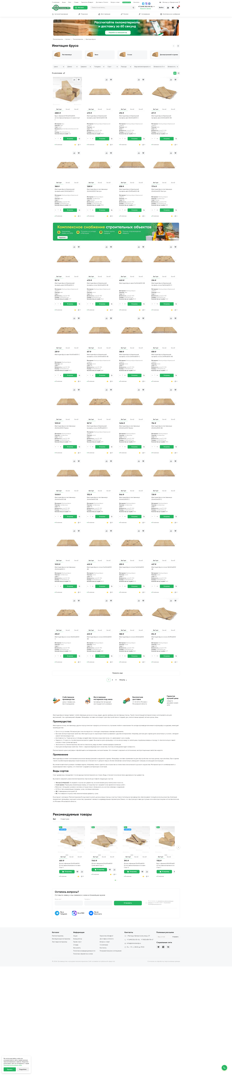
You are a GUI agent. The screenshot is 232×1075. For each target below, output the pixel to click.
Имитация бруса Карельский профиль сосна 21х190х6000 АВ (162, 355)
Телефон (87, 899)
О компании (55, 2)
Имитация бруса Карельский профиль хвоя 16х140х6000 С (129, 117)
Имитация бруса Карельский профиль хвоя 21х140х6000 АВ (161, 117)
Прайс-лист (77, 942)
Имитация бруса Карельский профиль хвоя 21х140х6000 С (64, 190)
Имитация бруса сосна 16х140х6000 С (67, 638)
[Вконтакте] (168, 947)
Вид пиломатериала (141, 66)
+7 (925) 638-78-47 (147, 939)
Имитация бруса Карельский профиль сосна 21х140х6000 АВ (97, 355)
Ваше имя (58, 899)
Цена (56, 66)
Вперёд (122, 680)
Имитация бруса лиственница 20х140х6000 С (65, 568)
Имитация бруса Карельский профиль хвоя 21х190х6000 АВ (129, 190)
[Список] (178, 73)
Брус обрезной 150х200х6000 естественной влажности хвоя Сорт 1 (67, 118)
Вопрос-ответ (115, 2)
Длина (69, 66)
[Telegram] (143, 4)
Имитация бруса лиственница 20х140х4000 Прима (129, 427)
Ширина (83, 66)
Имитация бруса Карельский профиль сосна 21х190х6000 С (97, 427)
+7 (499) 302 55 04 (145, 6)
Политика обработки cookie (83, 954)
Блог (69, 2)
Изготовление (105, 14)
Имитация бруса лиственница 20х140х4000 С (161, 498)
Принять (10, 1069)
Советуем (63, 829)
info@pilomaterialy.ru (134, 943)
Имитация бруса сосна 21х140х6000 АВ (99, 638)
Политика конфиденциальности (84, 951)
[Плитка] (174, 73)
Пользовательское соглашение (110, 951)
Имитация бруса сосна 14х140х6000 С (131, 568)
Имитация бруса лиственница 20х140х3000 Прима (65, 427)
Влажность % (158, 66)
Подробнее (22, 1069)
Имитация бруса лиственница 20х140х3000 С (129, 498)
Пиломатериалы (57, 936)
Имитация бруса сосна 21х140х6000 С (131, 638)
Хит (61, 827)
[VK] (149, 4)
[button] (178, 46)
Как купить (77, 948)
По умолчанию (57, 73)
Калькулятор (126, 2)
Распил (125, 14)
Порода (124, 66)
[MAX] (146, 4)
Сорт (109, 66)
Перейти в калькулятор (118, 32)
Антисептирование (61, 14)
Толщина (97, 66)
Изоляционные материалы (61, 939)
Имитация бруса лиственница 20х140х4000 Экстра (161, 190)
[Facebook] (163, 947)
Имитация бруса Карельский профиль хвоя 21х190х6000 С (64, 284)
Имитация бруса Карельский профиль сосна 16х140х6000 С (161, 284)
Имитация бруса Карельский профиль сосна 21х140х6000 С (129, 355)
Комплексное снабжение (171, 14)
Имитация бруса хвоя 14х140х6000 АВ (132, 283)
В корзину (68, 871)
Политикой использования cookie (13, 1065)
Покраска (84, 14)
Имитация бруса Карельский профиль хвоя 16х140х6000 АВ (97, 117)
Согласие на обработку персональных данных (163, 961)
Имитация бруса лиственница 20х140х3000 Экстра (97, 190)
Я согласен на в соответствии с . (160, 902)
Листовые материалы (59, 942)
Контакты (136, 2)
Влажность (171, 66)
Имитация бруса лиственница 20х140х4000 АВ (65, 498)
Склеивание (145, 14)
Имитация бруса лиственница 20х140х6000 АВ (97, 498)
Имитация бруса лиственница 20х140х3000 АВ (161, 427)
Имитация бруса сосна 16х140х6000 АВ (163, 568)
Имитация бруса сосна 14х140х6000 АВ (99, 568)
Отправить (128, 903)
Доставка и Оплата (102, 2)
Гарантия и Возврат (87, 2)
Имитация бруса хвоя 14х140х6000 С (67, 354)
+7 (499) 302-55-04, (133, 939)
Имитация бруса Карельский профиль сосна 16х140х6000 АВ (97, 284)
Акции (64, 2)
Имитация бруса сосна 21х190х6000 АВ (163, 638)
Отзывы (76, 2)
